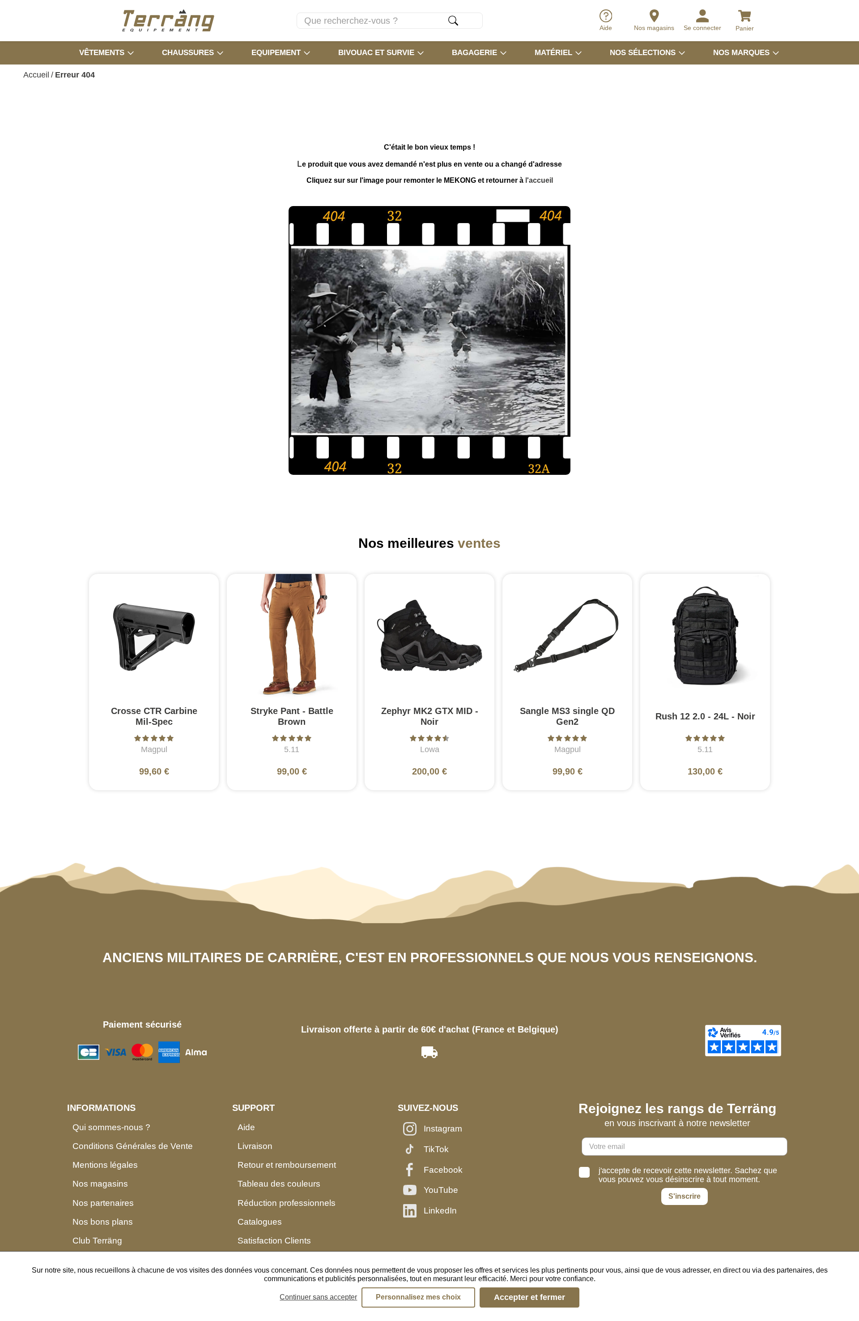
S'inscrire (684, 1196)
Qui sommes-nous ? (111, 1127)
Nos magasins (100, 1183)
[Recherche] (453, 20)
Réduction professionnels (287, 1203)
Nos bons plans (102, 1221)
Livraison (255, 1146)
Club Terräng (97, 1240)
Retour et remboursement (287, 1165)
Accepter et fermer (529, 1297)
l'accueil (539, 180)
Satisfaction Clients (274, 1240)
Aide (246, 1127)
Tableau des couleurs (279, 1183)
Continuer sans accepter (318, 1297)
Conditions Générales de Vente (132, 1146)
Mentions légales (105, 1165)
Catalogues (260, 1221)
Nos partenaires (103, 1203)
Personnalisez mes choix (418, 1297)
